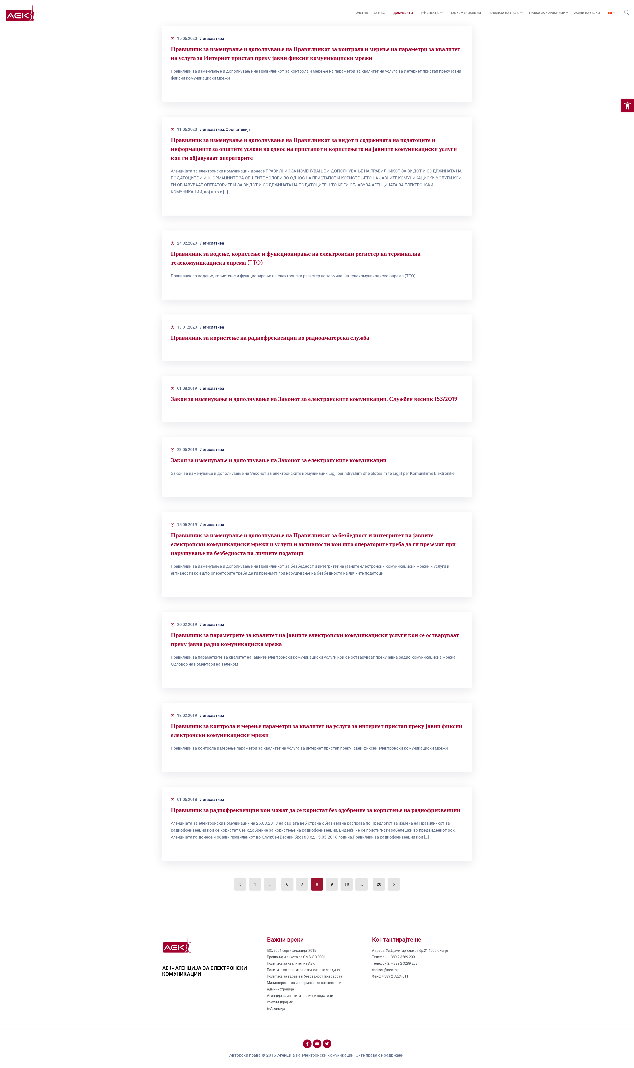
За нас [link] (379, 13)
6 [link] (287, 884)
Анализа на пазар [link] (505, 13)
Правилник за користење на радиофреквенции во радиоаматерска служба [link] (270, 337)
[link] (627, 105)
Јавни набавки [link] (587, 13)
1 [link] (255, 884)
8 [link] (317, 884)
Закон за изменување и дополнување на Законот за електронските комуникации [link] (279, 460)
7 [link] (302, 884)
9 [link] (332, 884)
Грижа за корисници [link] (547, 13)
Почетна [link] (360, 13)
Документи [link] (403, 13)
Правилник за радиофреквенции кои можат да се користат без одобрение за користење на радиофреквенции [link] (315, 810)
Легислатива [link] (212, 38)
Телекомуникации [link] (465, 13)
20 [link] (379, 884)
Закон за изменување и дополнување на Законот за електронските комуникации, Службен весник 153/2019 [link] (314, 398)
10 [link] (346, 884)
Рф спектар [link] (431, 13)
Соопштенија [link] (238, 129)
